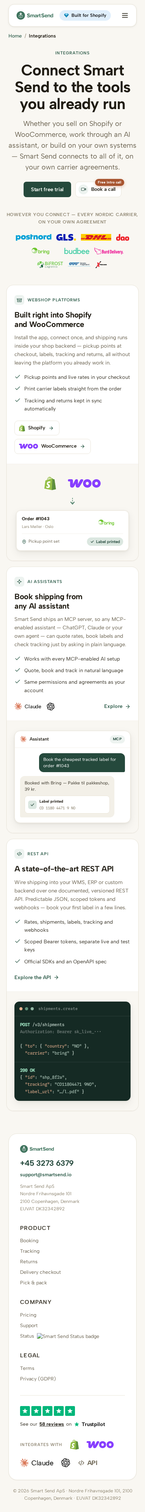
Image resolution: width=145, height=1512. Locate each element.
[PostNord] (33, 237)
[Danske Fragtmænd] (79, 264)
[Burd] (109, 251)
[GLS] (66, 237)
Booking (29, 1241)
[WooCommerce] (100, 1444)
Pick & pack (33, 1283)
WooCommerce (59, 446)
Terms (27, 1368)
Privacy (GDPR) (38, 1379)
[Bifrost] (50, 264)
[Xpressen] (101, 264)
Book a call (103, 189)
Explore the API (32, 977)
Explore (113, 706)
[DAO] (122, 237)
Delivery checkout (40, 1272)
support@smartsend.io (45, 1175)
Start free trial (47, 189)
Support (29, 1326)
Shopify (36, 428)
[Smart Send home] (35, 15)
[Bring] (40, 251)
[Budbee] (76, 251)
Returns (29, 1262)
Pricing (28, 1315)
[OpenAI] (65, 1462)
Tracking (29, 1251)
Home (15, 36)
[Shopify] (74, 1445)
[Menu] (125, 15)
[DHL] (96, 237)
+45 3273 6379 (47, 1163)
